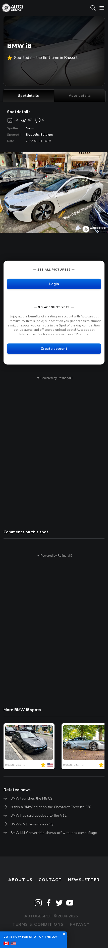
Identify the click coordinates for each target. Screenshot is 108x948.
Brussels (32, 135)
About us (20, 880)
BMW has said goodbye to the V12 (39, 815)
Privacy (80, 924)
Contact (50, 880)
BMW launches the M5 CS (31, 798)
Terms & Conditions (38, 924)
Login (54, 283)
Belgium (46, 135)
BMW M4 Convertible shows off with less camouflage (54, 832)
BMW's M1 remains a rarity (32, 824)
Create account (54, 348)
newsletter (84, 880)
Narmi (30, 128)
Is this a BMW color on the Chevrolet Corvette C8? (51, 807)
